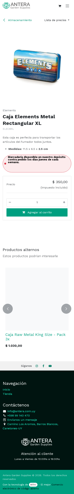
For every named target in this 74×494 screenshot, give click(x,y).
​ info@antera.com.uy (20, 411)
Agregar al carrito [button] (39, 212)
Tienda (7, 394)
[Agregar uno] (64, 202)
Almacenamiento (19, 20)
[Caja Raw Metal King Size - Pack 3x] (36, 299)
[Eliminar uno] (10, 202)
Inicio (6, 389)
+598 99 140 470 (18, 415)
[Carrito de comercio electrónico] (59, 6)
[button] (56, 20)
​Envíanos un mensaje (22, 419)
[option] (36, 309)
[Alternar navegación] (67, 6)
